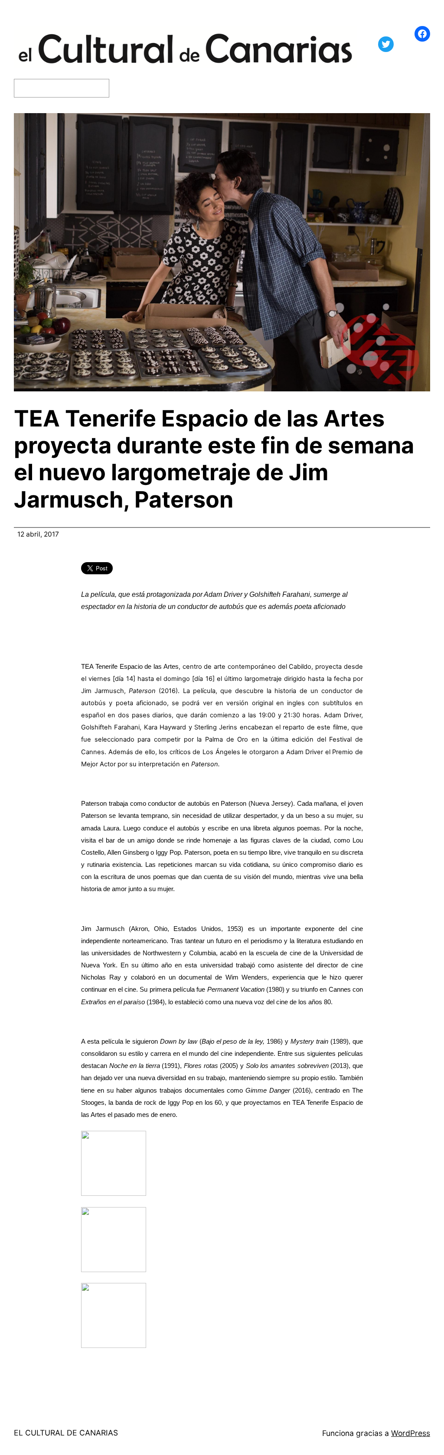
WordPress (410, 1433)
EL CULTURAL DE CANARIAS (66, 1432)
